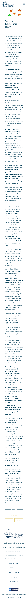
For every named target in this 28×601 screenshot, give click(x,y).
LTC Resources (14, 568)
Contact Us (14, 577)
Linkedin (18, 520)
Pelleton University (14, 572)
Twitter (9, 520)
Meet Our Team (14, 563)
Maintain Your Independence (14, 559)
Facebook (14, 515)
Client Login (14, 581)
